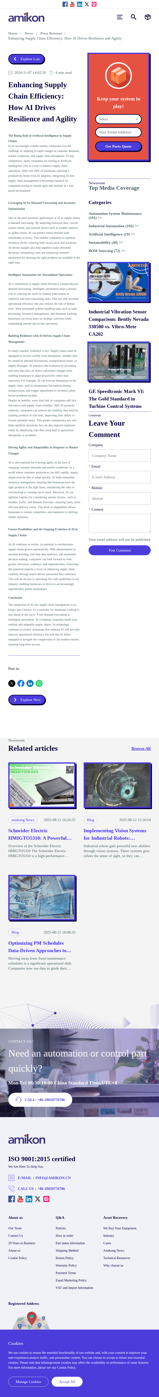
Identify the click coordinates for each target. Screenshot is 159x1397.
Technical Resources (116, 1258)
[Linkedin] (79, 4)
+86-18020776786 (51, 1189)
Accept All (67, 1382)
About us (14, 1250)
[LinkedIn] (30, 686)
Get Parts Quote (118, 146)
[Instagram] (94, 4)
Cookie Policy (17, 1258)
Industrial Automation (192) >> (114, 226)
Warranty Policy (66, 1265)
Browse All (141, 748)
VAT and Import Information (74, 1288)
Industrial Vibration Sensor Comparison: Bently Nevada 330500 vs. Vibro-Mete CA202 (119, 323)
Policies (61, 1228)
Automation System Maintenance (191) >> (115, 215)
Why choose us (113, 1265)
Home (12, 33)
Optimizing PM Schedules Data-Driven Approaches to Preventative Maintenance (37, 947)
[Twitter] (86, 4)
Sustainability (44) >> (106, 242)
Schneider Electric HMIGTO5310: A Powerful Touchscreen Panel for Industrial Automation (37, 835)
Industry (108, 1235)
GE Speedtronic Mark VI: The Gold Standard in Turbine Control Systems (116, 399)
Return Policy (65, 1258)
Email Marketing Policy (71, 1280)
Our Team (15, 1228)
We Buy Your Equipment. (120, 1228)
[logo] (26, 1143)
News (29, 33)
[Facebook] (65, 4)
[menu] (120, 17)
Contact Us (15, 1235)
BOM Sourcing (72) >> (107, 251)
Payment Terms (66, 1273)
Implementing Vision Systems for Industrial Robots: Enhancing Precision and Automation (115, 835)
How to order (64, 1235)
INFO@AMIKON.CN (53, 1178)
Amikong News (113, 1250)
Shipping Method (67, 1250)
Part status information (70, 1243)
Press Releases (51, 33)
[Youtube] (72, 4)
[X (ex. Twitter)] (11, 686)
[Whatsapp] (39, 686)
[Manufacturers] (148, 17)
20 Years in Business (21, 1243)
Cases (107, 1243)
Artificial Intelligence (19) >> (112, 234)
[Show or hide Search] (133, 17)
